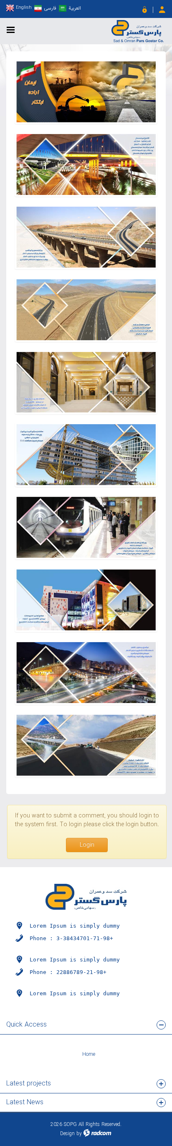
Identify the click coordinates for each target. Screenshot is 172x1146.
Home (88, 1054)
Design (67, 1134)
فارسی (50, 8)
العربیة (74, 8)
